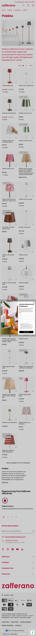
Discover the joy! (26, 332)
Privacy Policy (22, 324)
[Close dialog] (34, 302)
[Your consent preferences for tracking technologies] (32, 632)
